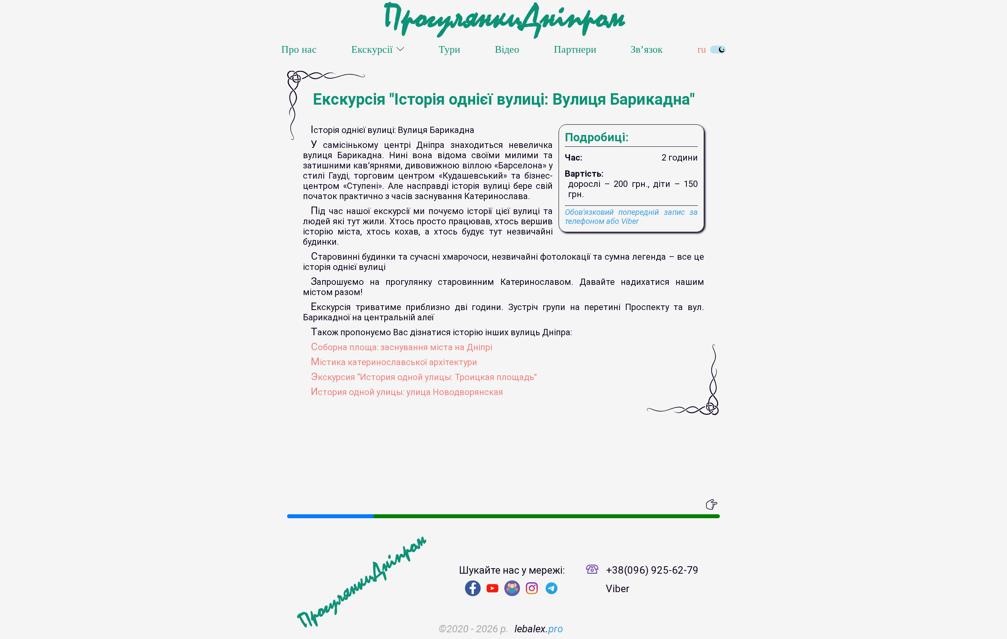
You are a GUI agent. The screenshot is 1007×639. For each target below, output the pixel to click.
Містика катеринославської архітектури (394, 362)
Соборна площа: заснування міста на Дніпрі (401, 347)
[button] (293, 504)
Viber (617, 589)
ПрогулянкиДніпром (503, 17)
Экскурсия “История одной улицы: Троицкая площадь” (424, 377)
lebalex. (539, 629)
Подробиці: (597, 137)
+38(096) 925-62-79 (652, 570)
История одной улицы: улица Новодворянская (407, 392)
